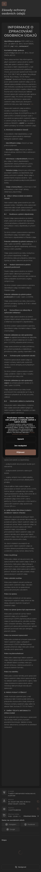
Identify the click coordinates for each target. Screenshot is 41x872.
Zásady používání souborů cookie (23, 433)
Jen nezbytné (20, 446)
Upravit (20, 439)
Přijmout (20, 452)
